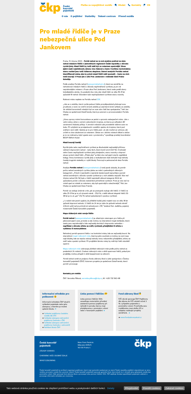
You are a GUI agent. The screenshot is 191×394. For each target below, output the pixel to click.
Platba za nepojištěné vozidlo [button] (96, 5)
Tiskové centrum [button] (107, 16)
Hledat (121, 5)
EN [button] (148, 5)
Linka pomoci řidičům (92, 293)
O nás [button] (65, 16)
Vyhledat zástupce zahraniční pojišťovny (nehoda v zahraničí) (57, 324)
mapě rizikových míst (81, 236)
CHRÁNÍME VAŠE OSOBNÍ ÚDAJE (53, 356)
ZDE (98, 99)
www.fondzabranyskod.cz (130, 317)
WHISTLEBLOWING (47, 360)
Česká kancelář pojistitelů (68, 8)
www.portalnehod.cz (96, 84)
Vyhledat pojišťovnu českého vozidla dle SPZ (56, 314)
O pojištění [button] (76, 16)
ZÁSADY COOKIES (47, 351)
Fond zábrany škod (128, 293)
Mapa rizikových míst (72, 249)
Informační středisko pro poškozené (55, 295)
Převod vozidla (126, 16)
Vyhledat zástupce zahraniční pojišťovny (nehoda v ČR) (56, 319)
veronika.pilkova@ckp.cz (92, 278)
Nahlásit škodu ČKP (52, 327)
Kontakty (136, 5)
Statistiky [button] (90, 16)
